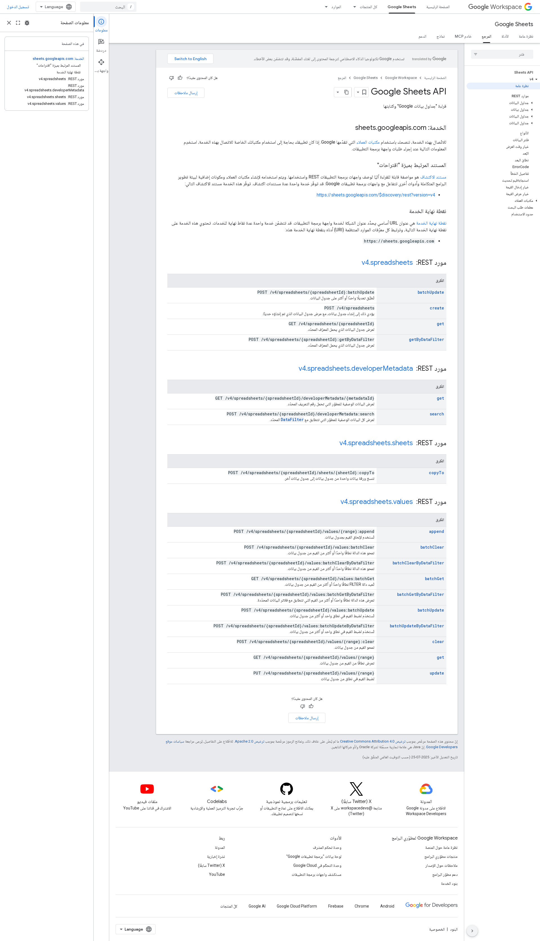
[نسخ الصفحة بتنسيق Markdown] (346, 92)
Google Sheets (402, 6)
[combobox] (108, 7)
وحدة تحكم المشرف (327, 847)
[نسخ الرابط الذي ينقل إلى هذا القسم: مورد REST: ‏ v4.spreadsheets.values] (335, 502)
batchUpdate (431, 292)
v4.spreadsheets (387, 262)
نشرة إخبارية (216, 856)
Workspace (506, 7)
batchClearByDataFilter (418, 562)
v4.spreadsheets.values (377, 501)
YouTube (217, 874)
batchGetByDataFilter (420, 594)
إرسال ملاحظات (185, 92)
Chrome (362, 906)
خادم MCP (463, 36)
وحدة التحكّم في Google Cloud (317, 865)
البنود (454, 929)
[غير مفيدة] (171, 78)
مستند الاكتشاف (433, 177)
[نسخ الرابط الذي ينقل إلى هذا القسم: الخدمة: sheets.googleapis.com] (349, 128)
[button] (503, 79)
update (437, 673)
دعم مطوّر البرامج (445, 874)
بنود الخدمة (449, 883)
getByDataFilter (426, 339)
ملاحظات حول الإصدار (441, 865)
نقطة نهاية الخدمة (431, 223)
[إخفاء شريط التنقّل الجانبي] (472, 931)
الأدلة (505, 36)
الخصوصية (437, 929)
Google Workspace (401, 78)
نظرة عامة (526, 36)
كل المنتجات (368, 6)
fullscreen (18, 22)
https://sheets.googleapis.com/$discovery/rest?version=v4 (376, 195)
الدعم (422, 36)
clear (438, 641)
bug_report (27, 22)
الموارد (336, 6)
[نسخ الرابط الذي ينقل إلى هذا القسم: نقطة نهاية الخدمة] (403, 211)
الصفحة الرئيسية (438, 6)
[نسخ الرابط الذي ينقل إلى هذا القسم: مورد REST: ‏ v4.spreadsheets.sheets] (333, 443)
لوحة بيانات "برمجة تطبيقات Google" (313, 856)
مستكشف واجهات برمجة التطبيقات (316, 874)
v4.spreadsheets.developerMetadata (356, 368)
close (9, 22)
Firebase (335, 906)
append (436, 531)
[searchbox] (502, 54)
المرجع (486, 36)
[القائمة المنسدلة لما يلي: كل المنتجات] (353, 6)
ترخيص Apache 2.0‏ (249, 741)
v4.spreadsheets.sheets (376, 443)
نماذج (440, 36)
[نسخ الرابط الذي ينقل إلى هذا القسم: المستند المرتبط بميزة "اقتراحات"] (371, 165)
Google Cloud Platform (297, 906)
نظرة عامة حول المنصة (441, 847)
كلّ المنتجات (228, 906)
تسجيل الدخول (18, 6)
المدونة (220, 847)
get (440, 323)
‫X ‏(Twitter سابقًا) (211, 865)
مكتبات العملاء (368, 142)
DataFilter (292, 419)
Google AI (257, 906)
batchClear (432, 547)
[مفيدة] (180, 78)
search (437, 414)
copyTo (436, 472)
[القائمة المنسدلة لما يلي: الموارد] (324, 6)
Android (387, 906)
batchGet (434, 578)
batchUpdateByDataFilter (417, 625)
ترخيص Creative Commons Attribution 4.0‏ (372, 741)
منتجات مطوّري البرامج (441, 856)
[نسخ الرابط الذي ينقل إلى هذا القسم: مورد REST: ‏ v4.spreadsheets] (356, 263)
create (437, 308)
